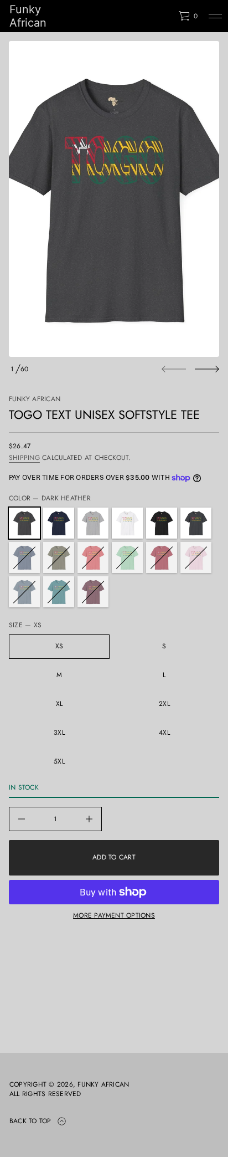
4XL (164, 733)
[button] (188, 16)
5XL (59, 761)
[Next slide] (207, 369)
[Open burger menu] (215, 16)
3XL (59, 733)
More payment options (114, 915)
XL (59, 704)
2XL (164, 704)
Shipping (24, 458)
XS (59, 646)
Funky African (27, 16)
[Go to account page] (166, 18)
